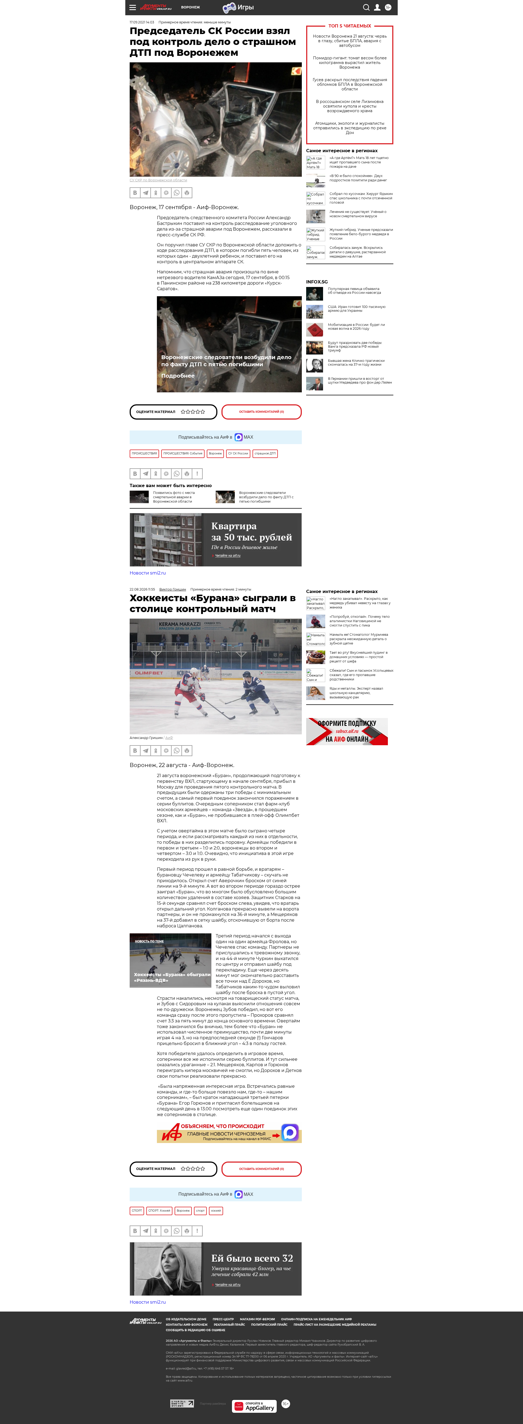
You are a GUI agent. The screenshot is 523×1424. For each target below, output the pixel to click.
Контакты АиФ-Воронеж (187, 1325)
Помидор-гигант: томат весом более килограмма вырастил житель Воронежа (350, 63)
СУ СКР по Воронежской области (158, 180)
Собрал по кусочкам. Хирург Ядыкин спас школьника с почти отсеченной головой (361, 198)
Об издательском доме (186, 1319)
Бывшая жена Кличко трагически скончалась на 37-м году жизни (356, 362)
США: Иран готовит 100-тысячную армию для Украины (356, 309)
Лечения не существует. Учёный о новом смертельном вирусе (358, 214)
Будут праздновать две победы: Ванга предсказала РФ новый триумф (355, 346)
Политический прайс (269, 1325)
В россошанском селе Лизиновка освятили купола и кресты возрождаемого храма (350, 106)
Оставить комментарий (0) (261, 412)
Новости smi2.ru (148, 573)
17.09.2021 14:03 (142, 22)
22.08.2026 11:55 (142, 589)
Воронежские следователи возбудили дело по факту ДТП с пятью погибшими (226, 361)
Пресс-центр (223, 1319)
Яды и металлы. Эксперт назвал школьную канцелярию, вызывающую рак (356, 692)
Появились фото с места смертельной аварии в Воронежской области (174, 497)
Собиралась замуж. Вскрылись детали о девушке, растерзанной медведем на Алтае (358, 252)
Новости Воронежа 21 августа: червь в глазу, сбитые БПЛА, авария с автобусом (350, 41)
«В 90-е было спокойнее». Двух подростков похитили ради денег (358, 178)
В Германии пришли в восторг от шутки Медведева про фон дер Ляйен (360, 380)
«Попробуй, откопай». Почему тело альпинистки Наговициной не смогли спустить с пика (360, 621)
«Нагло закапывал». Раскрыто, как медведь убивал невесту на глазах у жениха (360, 603)
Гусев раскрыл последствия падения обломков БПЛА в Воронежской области (350, 84)
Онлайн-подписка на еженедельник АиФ (316, 1319)
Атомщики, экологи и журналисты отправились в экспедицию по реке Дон (350, 128)
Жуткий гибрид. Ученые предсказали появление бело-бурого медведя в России (361, 234)
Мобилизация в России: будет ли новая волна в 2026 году (356, 327)
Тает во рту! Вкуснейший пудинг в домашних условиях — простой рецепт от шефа (359, 656)
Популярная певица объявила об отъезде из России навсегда (354, 291)
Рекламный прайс (229, 1325)
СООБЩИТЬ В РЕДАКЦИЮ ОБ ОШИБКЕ (195, 1330)
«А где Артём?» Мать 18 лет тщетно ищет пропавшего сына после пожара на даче (359, 162)
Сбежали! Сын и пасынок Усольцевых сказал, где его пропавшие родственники (361, 674)
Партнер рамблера (213, 1403)
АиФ (169, 738)
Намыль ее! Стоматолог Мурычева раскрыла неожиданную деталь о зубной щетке (359, 638)
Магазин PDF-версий (257, 1319)
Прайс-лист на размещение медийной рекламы (335, 1325)
